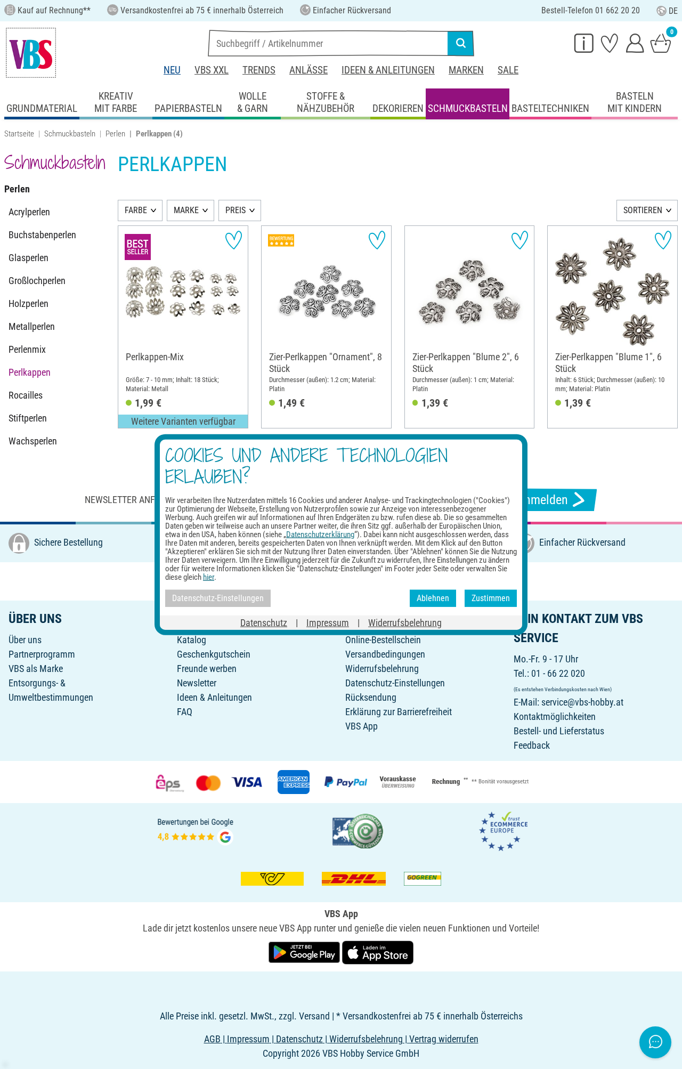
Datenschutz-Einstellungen (395, 683)
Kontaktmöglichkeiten (555, 716)
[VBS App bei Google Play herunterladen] (305, 951)
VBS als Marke (36, 668)
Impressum (327, 622)
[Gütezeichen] (358, 830)
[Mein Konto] (635, 42)
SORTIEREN (642, 210)
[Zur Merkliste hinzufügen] (233, 240)
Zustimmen (491, 598)
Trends (258, 70)
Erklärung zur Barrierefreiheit (398, 711)
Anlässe (308, 70)
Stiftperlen (28, 418)
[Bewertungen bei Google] (196, 830)
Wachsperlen (33, 441)
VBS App (361, 726)
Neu (172, 70)
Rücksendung (370, 697)
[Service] (584, 42)
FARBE (136, 210)
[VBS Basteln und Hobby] (31, 52)
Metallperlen (32, 326)
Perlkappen (30, 372)
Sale (508, 70)
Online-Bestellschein (383, 639)
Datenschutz (263, 622)
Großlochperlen (37, 280)
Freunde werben (207, 668)
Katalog (191, 639)
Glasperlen (28, 257)
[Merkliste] (609, 42)
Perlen (115, 134)
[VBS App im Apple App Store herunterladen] (377, 951)
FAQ (184, 711)
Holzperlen (28, 303)
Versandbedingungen (385, 654)
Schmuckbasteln (69, 134)
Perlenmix (27, 349)
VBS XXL (211, 70)
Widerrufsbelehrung (382, 668)
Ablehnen (433, 598)
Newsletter (196, 683)
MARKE (186, 210)
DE (673, 11)
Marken (466, 70)
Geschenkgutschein (213, 654)
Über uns (25, 639)
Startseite (19, 134)
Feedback (532, 745)
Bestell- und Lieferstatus (559, 730)
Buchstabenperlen (42, 234)
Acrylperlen (29, 211)
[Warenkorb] (660, 42)
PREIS (235, 210)
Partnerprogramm (42, 654)
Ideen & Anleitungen (388, 70)
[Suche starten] (461, 43)
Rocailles (26, 395)
